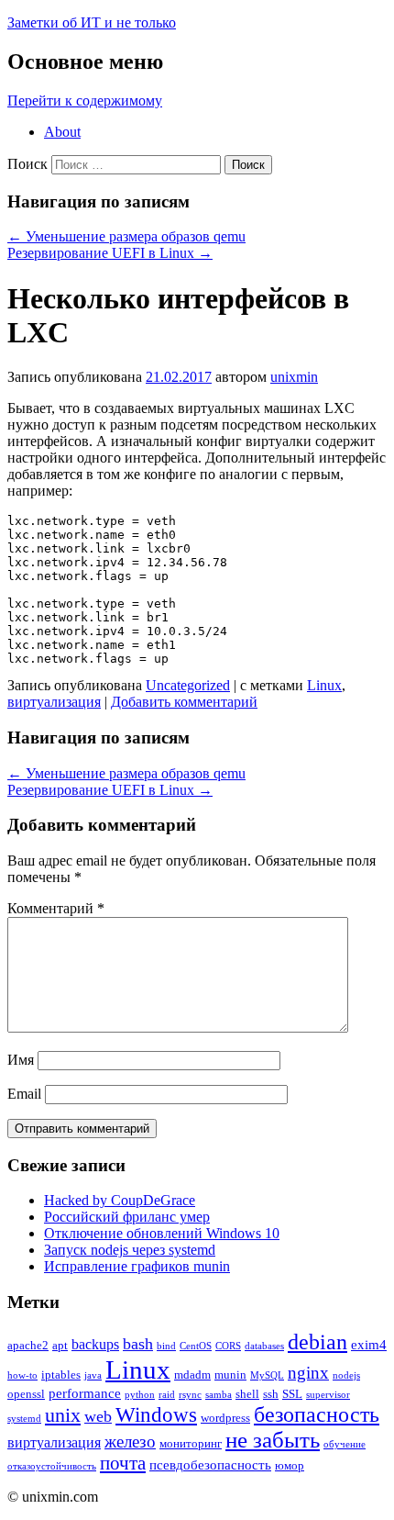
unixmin (294, 377)
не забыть (272, 1439)
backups (95, 1344)
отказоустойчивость (51, 1466)
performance (85, 1393)
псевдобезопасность (210, 1465)
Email (24, 1093)
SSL (292, 1394)
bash (138, 1344)
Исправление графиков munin (137, 1266)
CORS (228, 1346)
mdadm (192, 1374)
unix (63, 1414)
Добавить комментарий (184, 702)
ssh (271, 1394)
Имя (20, 1059)
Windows (156, 1414)
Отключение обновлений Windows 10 (161, 1233)
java (93, 1375)
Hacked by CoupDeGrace (119, 1200)
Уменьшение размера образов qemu (126, 236)
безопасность (316, 1414)
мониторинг (190, 1443)
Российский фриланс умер (127, 1216)
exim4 (369, 1344)
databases (264, 1346)
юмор (289, 1465)
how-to (22, 1375)
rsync (190, 1395)
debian (317, 1342)
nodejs (346, 1375)
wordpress (225, 1418)
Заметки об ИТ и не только (91, 22)
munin (230, 1374)
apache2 (28, 1345)
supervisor (328, 1395)
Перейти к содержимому (84, 100)
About (62, 132)
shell (247, 1394)
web (98, 1416)
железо (130, 1441)
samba (218, 1395)
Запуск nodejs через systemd (129, 1249)
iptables (61, 1374)
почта (123, 1463)
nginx (308, 1372)
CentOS (196, 1346)
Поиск (27, 164)
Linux (324, 685)
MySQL (267, 1375)
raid (167, 1395)
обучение (344, 1444)
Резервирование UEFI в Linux (110, 253)
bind (166, 1346)
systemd (24, 1419)
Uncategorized (188, 685)
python (140, 1395)
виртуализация (54, 702)
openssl (26, 1394)
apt (60, 1345)
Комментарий (55, 908)
